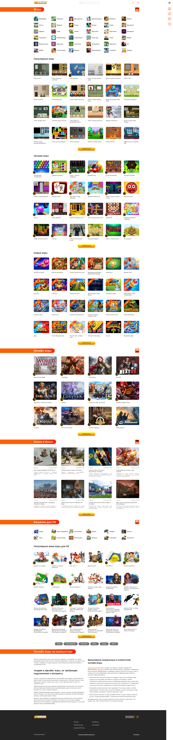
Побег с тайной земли (112, 237)
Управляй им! (92, 174)
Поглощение (127, 237)
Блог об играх (95, 725)
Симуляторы (78, 37)
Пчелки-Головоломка (94, 329)
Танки (111, 37)
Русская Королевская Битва (76, 238)
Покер (111, 25)
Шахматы (112, 19)
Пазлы (76, 25)
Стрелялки (42, 37)
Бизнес (94, 531)
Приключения (96, 50)
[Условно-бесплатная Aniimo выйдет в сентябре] (100, 489)
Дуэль (36, 329)
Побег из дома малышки (41, 195)
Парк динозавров (129, 308)
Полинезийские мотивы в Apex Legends (125, 470)
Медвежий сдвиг (129, 329)
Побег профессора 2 (40, 120)
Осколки (54, 237)
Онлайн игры (95, 722)
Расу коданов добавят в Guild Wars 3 (45, 470)
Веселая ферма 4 (75, 585)
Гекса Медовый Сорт (58, 329)
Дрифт (41, 50)
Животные (112, 44)
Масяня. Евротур (39, 585)
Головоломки (61, 50)
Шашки (129, 19)
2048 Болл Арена (39, 266)
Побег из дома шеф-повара (130, 121)
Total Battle (64, 376)
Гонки (58, 31)
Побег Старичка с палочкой (57, 79)
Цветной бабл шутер (94, 195)
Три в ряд (95, 37)
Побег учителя (110, 141)
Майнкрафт (42, 19)
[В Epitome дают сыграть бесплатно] (72, 456)
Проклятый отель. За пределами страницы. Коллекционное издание (113, 630)
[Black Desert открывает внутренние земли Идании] (127, 489)
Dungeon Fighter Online (123, 401)
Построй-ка (109, 564)
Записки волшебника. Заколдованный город (40, 608)
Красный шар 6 (128, 195)
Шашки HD (109, 216)
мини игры (100, 669)
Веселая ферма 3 (129, 564)
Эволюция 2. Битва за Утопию (43, 401)
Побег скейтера (38, 99)
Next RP (118, 376)
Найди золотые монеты (41, 237)
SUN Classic (92, 376)
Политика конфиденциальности (86, 734)
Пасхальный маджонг (130, 99)
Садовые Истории (57, 174)
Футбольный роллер (112, 308)
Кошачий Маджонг (93, 237)
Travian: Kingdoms (94, 426)
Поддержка (136, 734)
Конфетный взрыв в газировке (130, 217)
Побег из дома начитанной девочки (40, 142)
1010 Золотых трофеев (59, 141)
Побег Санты (128, 78)
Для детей (130, 25)
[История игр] (138, 2)
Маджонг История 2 (111, 120)
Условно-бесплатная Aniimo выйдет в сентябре (100, 503)
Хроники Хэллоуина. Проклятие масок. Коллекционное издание (59, 608)
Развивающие (61, 37)
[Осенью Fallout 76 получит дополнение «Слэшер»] (100, 456)
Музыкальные (43, 44)
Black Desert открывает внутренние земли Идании (126, 503)
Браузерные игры (78, 725)
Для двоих (130, 31)
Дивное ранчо (92, 566)
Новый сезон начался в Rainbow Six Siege (71, 503)
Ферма (129, 37)
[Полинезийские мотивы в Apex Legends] (127, 456)
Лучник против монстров (77, 266)
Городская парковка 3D (77, 308)
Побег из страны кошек (94, 141)
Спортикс (54, 287)
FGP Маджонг (74, 77)
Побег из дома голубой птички (112, 196)
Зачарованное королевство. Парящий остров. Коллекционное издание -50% (113, 608)
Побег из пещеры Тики (76, 216)
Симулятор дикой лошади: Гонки (93, 309)
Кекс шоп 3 (73, 564)
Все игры (76, 722)
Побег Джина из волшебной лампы (75, 121)
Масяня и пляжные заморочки (57, 565)
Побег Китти (37, 78)
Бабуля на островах (40, 564)
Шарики (41, 31)
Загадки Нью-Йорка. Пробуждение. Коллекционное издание (41, 630)
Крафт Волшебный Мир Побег (113, 94)
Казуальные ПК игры (79, 728)
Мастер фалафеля (57, 266)
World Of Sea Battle (39, 376)
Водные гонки (128, 266)
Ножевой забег (38, 308)
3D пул (36, 216)
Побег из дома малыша (77, 99)
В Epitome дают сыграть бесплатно (71, 470)
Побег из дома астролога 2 (113, 79)
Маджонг (59, 25)
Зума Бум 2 (109, 266)
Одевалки (60, 44)
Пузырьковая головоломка (37, 175)
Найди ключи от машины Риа (131, 142)
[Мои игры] (133, 2)
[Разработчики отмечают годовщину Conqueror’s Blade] (45, 489)
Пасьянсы (60, 19)
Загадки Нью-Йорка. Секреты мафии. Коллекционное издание (95, 609)
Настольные (78, 537)
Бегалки (94, 537)
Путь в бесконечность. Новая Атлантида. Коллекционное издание (77, 629)
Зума (40, 537)
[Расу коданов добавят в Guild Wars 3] (45, 456)
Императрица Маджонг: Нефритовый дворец (95, 267)
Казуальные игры (92, 668)
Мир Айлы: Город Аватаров (75, 191)
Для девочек (78, 19)
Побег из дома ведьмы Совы (94, 100)
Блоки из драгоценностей (95, 216)
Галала (108, 329)
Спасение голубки (129, 174)
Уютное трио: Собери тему (76, 330)
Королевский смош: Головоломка (129, 288)
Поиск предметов (62, 531)
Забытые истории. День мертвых (95, 587)
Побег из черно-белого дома (94, 79)
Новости (36, 467)
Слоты (41, 25)
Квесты (129, 531)
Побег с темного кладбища (74, 175)
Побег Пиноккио (74, 141)
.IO (128, 44)
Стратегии (77, 44)
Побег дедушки (56, 216)
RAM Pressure (120, 426)
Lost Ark (63, 401)
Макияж (76, 50)
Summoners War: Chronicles (97, 401)
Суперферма (56, 585)
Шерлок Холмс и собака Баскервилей (131, 608)
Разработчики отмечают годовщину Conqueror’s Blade (44, 503)
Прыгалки (95, 31)
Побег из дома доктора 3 (95, 120)
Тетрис (94, 25)
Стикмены (112, 50)
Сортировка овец (57, 99)
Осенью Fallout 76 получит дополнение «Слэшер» (97, 470)
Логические (95, 44)
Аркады (129, 50)
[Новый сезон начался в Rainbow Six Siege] (72, 489)
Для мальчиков (97, 19)
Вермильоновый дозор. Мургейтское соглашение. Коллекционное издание (59, 630)
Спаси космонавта (111, 174)
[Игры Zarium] (40, 2)
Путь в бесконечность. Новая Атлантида (130, 628)
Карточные (113, 31)
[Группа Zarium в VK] (137, 717)
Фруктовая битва (111, 287)
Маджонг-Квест (56, 195)
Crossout (36, 426)
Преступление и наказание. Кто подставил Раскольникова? (95, 629)
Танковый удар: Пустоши (59, 114)
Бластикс (36, 287)
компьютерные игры (44, 659)
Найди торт (55, 308)
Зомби (76, 31)
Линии (41, 531)
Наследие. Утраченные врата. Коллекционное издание (77, 608)
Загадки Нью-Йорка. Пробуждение (112, 587)
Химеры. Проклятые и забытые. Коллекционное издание (131, 587)
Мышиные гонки (74, 287)
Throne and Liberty (66, 426)
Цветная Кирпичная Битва (94, 288)
